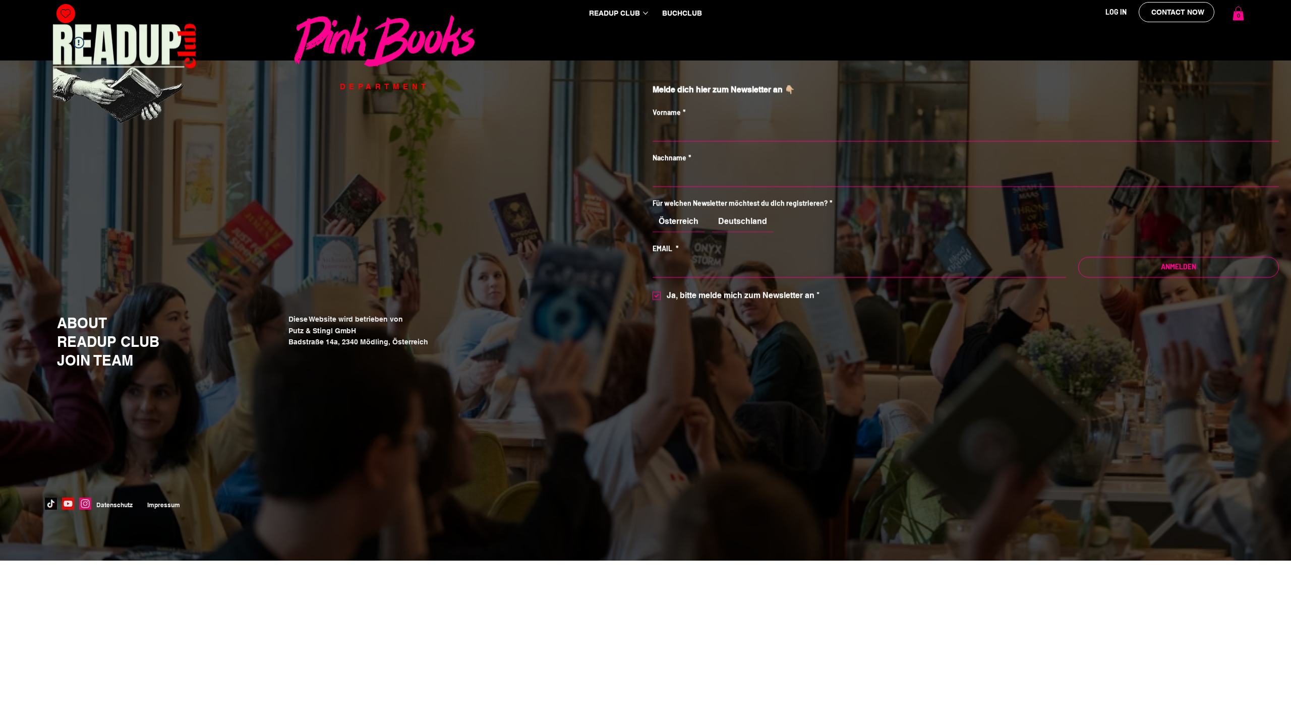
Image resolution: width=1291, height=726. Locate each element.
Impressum (163, 505)
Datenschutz (114, 505)
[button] (1238, 13)
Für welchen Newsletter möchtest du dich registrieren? (743, 203)
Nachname (672, 158)
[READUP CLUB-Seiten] (645, 13)
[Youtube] (68, 504)
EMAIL (666, 249)
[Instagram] (85, 504)
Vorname (669, 112)
